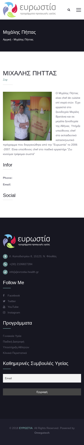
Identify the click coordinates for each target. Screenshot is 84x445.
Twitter (11, 301)
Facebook (13, 295)
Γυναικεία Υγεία (12, 335)
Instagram (13, 312)
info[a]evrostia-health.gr (24, 271)
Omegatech (42, 432)
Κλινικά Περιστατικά (15, 352)
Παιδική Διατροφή (13, 341)
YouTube (13, 306)
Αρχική (7, 39)
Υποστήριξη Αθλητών (16, 347)
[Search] (69, 10)
